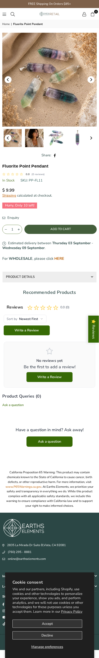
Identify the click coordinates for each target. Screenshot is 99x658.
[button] (92, 14)
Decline (47, 635)
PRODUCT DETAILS (20, 277)
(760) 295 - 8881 (20, 552)
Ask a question (13, 405)
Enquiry (12, 217)
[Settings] (84, 14)
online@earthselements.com (27, 559)
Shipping (9, 195)
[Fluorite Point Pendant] (56, 138)
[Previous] (8, 79)
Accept (47, 623)
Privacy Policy (71, 611)
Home (6, 24)
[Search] (13, 14)
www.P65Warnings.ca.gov (23, 487)
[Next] (90, 79)
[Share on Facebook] (55, 155)
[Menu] (4, 14)
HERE (59, 258)
